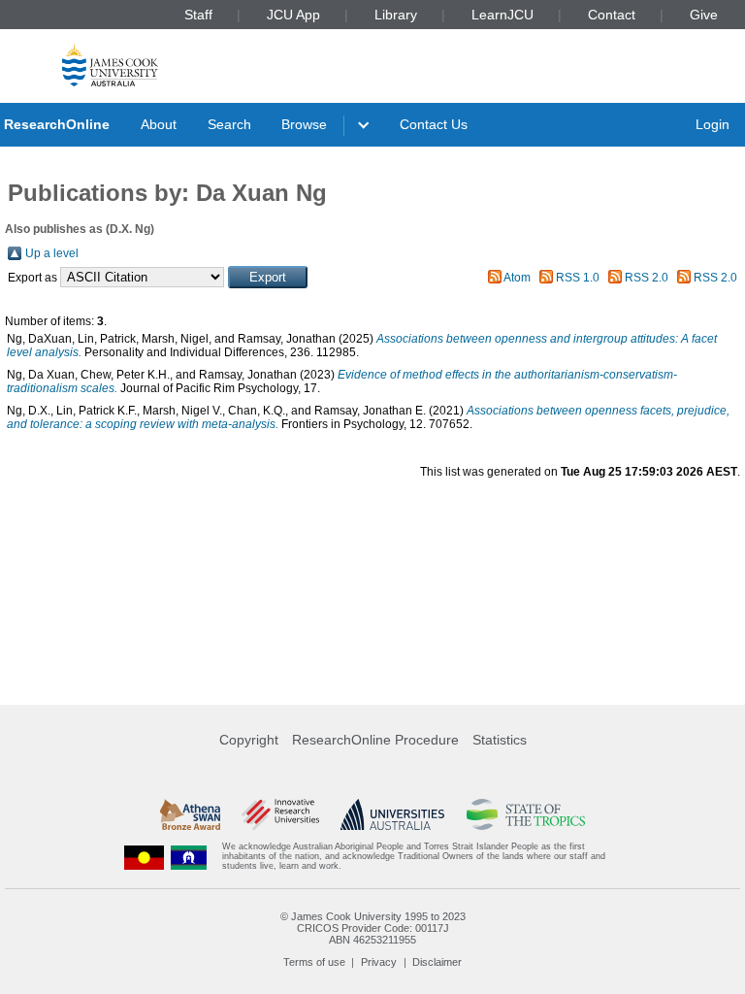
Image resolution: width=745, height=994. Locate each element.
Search (229, 124)
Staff (198, 14)
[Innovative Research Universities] (280, 814)
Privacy (379, 962)
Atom (517, 277)
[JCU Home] (110, 64)
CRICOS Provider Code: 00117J (373, 928)
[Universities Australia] (392, 814)
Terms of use (314, 962)
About (159, 124)
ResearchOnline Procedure (375, 739)
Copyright (248, 739)
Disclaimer (437, 962)
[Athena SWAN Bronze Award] (190, 814)
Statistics (499, 739)
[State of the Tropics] (526, 814)
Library (395, 14)
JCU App (293, 14)
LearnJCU (502, 14)
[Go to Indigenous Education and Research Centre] (144, 857)
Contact (611, 14)
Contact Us (434, 124)
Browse (304, 124)
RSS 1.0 (577, 277)
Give (704, 14)
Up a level (52, 253)
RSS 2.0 (646, 277)
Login (712, 124)
